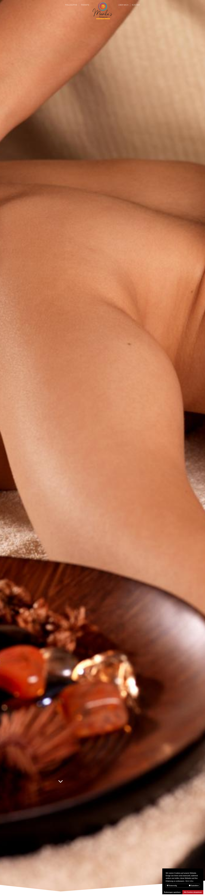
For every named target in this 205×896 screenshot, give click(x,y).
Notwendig (172, 885)
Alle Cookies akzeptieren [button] (193, 892)
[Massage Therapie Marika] (102, 18)
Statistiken (194, 885)
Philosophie (71, 5)
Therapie (85, 5)
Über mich (123, 5)
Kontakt (136, 5)
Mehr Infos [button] (189, 881)
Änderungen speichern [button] (172, 892)
